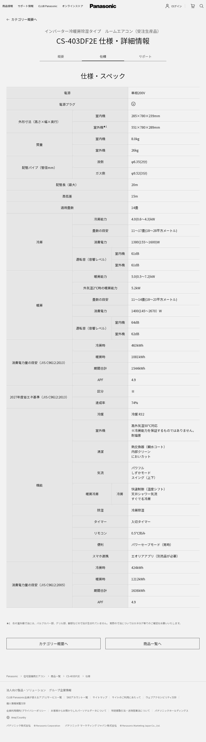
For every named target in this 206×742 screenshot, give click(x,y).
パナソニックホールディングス (171, 710)
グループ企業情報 (60, 690)
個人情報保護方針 (16, 703)
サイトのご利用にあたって (126, 697)
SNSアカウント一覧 (77, 697)
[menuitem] (7, 6)
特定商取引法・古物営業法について (130, 710)
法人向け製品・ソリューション (26, 690)
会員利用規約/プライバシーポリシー (26, 710)
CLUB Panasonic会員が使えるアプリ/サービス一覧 (34, 697)
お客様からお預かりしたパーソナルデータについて (78, 710)
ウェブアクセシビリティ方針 (161, 697)
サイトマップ (100, 697)
